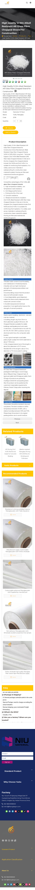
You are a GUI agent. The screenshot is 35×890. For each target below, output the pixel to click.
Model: (5, 112)
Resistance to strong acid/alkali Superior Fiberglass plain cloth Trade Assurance (17, 510)
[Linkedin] (13, 811)
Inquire (10, 128)
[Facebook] (10, 811)
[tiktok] (25, 811)
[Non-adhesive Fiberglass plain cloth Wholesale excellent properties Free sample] (17, 615)
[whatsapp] (6, 811)
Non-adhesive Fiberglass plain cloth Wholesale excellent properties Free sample (17, 632)
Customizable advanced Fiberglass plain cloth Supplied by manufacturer (17, 591)
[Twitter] (19, 811)
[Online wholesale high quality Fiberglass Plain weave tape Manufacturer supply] (17, 655)
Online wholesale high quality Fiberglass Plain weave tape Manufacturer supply (17, 672)
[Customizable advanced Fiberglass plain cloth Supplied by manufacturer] (17, 574)
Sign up (7, 762)
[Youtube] (16, 811)
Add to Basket (10, 132)
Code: (4, 117)
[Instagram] (28, 811)
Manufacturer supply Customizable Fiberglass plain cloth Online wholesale (18, 550)
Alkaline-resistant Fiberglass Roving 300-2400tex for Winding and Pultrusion (24, 454)
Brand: (5, 114)
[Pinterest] (29, 884)
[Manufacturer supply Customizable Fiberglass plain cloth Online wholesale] (17, 533)
